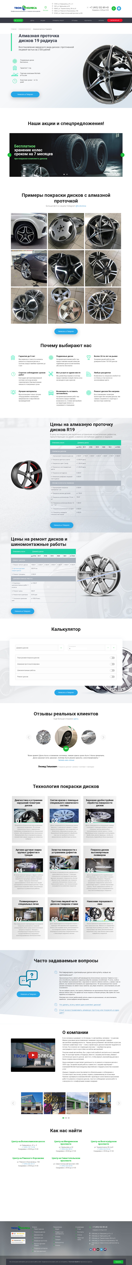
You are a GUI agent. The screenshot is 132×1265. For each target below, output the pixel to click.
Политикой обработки (74, 1261)
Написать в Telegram (25, 94)
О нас (79, 1229)
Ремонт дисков (39, 1229)
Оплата (57, 1245)
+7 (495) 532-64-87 (66, 1166)
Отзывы (57, 1236)
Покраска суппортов (40, 1248)
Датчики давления (40, 1251)
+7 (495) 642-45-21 (28, 1164)
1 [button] (65, 175)
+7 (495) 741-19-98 (28, 1147)
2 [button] (67, 175)
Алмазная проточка (40, 1241)
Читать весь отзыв (66, 760)
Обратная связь (80, 1238)
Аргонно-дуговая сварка (39, 1244)
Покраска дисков (39, 1232)
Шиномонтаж (38, 1235)
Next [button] (122, 155)
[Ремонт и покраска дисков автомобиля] (25, 9)
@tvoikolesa (81, 206)
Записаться (114, 20)
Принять (118, 1262)
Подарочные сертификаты (59, 1233)
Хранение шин (38, 1238)
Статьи (79, 1235)
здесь (75, 719)
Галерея (57, 1239)
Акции (57, 1229)
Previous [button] (9, 155)
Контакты (80, 1232)
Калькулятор (59, 1242)
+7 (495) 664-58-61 (66, 1149)
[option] (66, 54)
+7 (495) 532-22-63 (103, 1149)
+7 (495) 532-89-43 (100, 1227)
